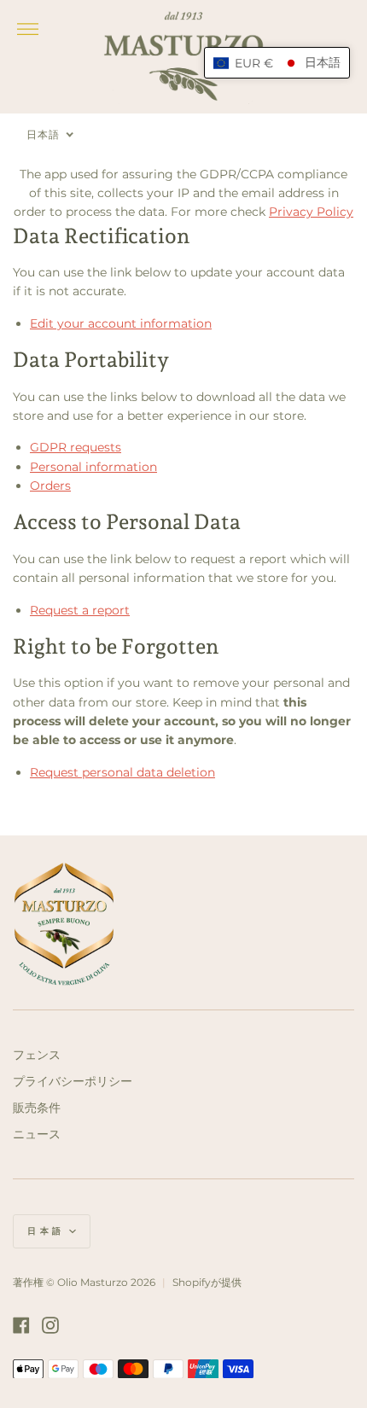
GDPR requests (75, 447)
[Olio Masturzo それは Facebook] (21, 1325)
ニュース (37, 1134)
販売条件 (37, 1107)
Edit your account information (121, 323)
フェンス (37, 1054)
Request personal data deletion (122, 772)
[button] (277, 63)
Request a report (80, 610)
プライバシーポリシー (72, 1081)
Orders (50, 485)
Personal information (93, 466)
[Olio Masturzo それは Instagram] (50, 1325)
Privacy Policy (311, 211)
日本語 (46, 1230)
